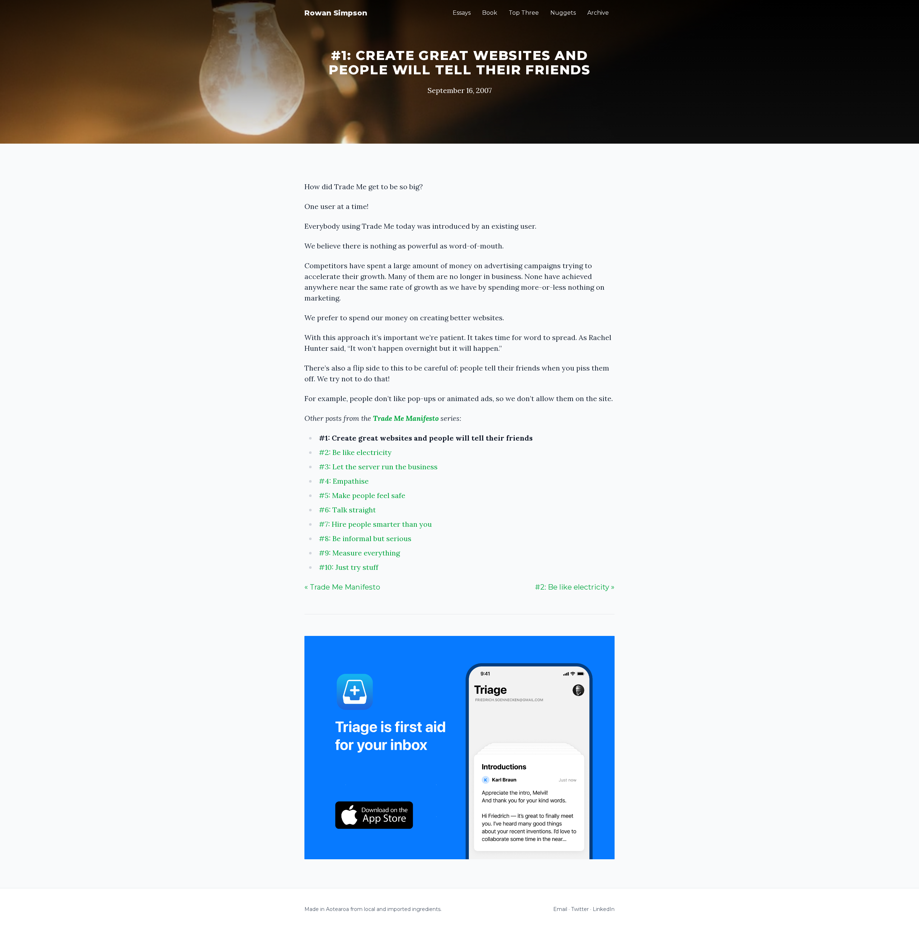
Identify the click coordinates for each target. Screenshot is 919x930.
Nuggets (563, 12)
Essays (462, 12)
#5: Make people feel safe (362, 495)
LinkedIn (604, 909)
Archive (598, 12)
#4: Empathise (344, 480)
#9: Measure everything (359, 552)
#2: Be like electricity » (575, 587)
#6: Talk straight (347, 509)
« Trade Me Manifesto (342, 587)
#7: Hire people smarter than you (375, 524)
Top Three (524, 12)
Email (560, 909)
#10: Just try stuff (348, 567)
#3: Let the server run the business (378, 466)
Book (489, 12)
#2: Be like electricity (355, 452)
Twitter (580, 909)
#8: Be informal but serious (365, 538)
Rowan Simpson (335, 13)
